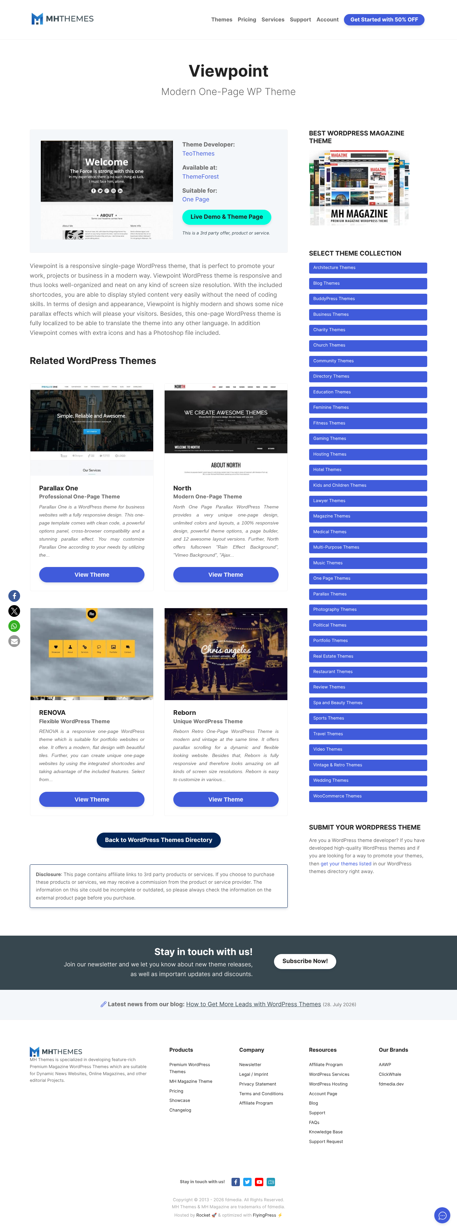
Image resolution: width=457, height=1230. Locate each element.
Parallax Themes (330, 594)
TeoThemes (198, 153)
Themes (221, 19)
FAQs (314, 1122)
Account (327, 19)
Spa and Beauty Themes (337, 702)
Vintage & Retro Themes (337, 765)
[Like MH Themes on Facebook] (236, 1182)
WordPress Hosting (328, 1084)
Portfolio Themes (330, 640)
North (182, 488)
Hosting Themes (329, 454)
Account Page (323, 1094)
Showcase (179, 1100)
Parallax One (58, 488)
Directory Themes (331, 376)
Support (300, 19)
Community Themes (333, 361)
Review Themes (329, 687)
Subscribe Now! (305, 961)
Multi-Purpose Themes (336, 547)
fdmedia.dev (391, 1084)
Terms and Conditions (261, 1094)
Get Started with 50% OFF (384, 19)
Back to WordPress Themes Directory (158, 840)
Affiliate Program (256, 1103)
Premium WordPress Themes (189, 1068)
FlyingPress (264, 1215)
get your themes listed (346, 864)
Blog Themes (326, 283)
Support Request (326, 1141)
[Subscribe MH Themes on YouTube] (259, 1182)
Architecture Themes (334, 267)
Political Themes (329, 625)
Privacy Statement (257, 1084)
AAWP (385, 1064)
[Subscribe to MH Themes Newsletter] (271, 1182)
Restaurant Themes (333, 671)
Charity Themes (329, 330)
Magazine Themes (331, 516)
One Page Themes (331, 578)
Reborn (184, 712)
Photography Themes (335, 609)
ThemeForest (200, 176)
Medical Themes (329, 532)
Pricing (247, 19)
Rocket (203, 1215)
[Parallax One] (91, 430)
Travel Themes (328, 734)
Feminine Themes (331, 407)
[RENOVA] (91, 654)
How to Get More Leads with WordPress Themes (253, 1004)
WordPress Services (329, 1074)
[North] (226, 430)
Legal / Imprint (253, 1074)
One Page (195, 199)
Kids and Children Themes (339, 485)
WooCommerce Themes (337, 796)
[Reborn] (226, 654)
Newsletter (250, 1064)
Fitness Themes (329, 423)
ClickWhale (390, 1074)
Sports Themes (328, 718)
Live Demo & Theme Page (227, 216)
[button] (14, 596)
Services (273, 19)
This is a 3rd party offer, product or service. (226, 233)
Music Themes (328, 563)
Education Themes (332, 392)
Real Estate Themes (333, 656)
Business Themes (331, 314)
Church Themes (329, 345)
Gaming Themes (329, 438)
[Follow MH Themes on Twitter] (247, 1182)
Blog (313, 1103)
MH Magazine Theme (190, 1081)
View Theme (92, 574)
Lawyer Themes (329, 500)
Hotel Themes (327, 469)
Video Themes (327, 749)
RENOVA (52, 712)
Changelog (180, 1110)
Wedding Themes (330, 780)
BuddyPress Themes (334, 298)
